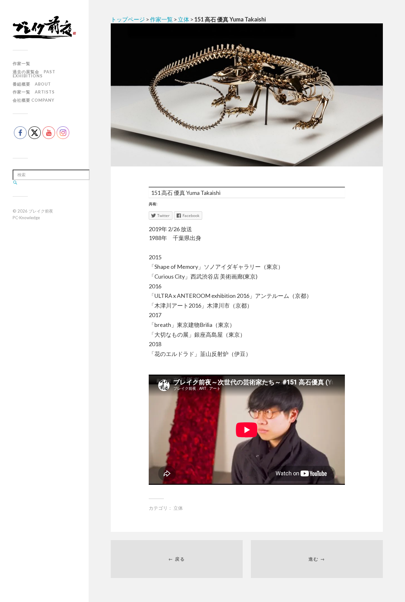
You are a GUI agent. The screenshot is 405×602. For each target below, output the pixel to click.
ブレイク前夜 (40, 211)
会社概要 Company (33, 100)
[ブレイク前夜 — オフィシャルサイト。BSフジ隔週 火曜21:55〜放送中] (44, 27)
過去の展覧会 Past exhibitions (34, 73)
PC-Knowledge (26, 217)
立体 (183, 19)
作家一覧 (21, 63)
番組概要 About (32, 84)
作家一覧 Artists (34, 91)
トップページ (128, 19)
